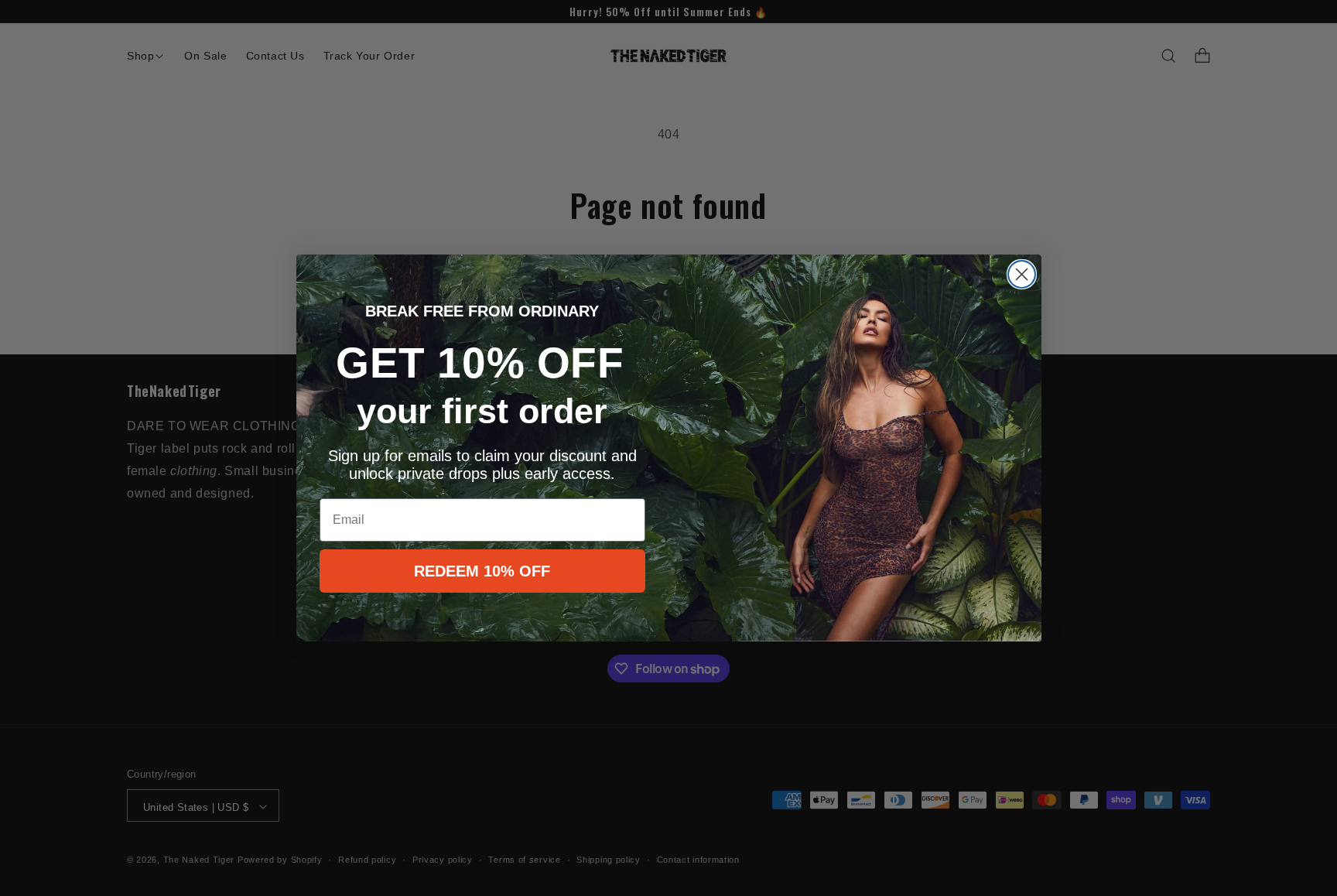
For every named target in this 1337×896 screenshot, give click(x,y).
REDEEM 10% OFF (482, 571)
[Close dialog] (1021, 274)
